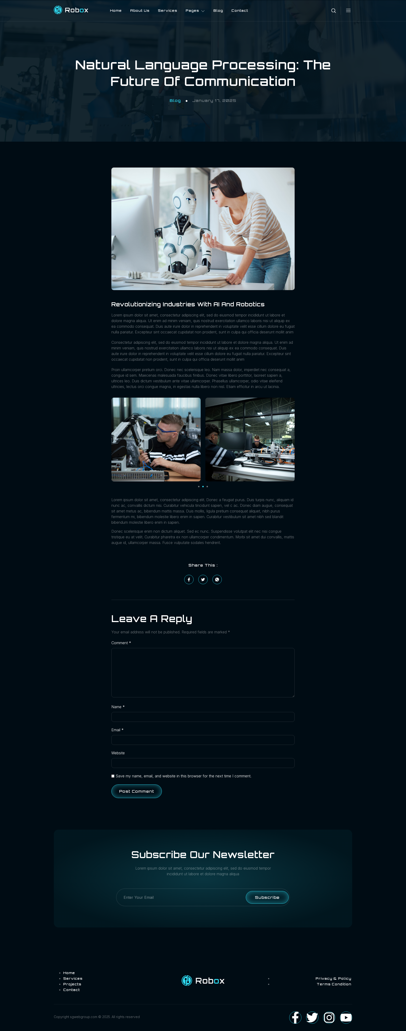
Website (118, 753)
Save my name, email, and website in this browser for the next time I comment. (183, 776)
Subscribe (267, 897)
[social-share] (189, 579)
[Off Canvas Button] (346, 10)
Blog (218, 10)
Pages (192, 10)
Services (167, 10)
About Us (139, 10)
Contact (239, 10)
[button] (198, 486)
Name (118, 706)
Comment (121, 642)
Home (116, 10)
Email (117, 729)
